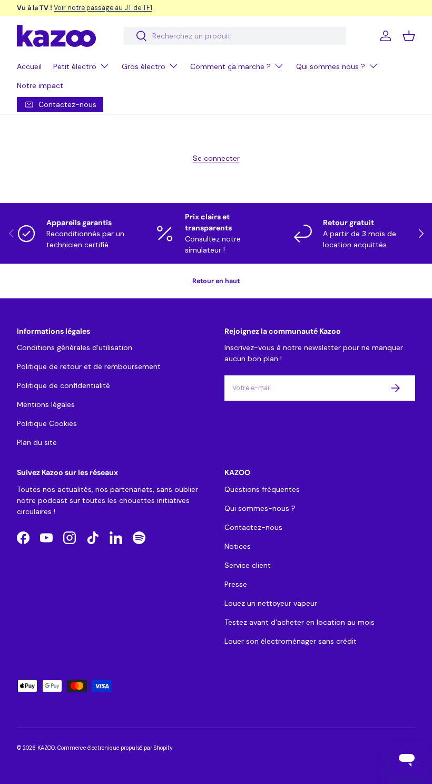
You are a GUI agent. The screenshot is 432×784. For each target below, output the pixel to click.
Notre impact (40, 85)
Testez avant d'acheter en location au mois (299, 622)
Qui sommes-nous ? (260, 508)
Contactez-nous (253, 527)
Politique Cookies (47, 423)
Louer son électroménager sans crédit (290, 641)
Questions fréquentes (262, 489)
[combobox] (235, 36)
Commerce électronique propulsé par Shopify (115, 747)
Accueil (29, 66)
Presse (235, 584)
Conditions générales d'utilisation (74, 347)
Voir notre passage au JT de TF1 (103, 7)
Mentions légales (46, 404)
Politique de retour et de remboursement (89, 366)
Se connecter (216, 158)
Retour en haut (216, 281)
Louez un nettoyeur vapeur (270, 603)
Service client (247, 565)
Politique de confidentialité (63, 385)
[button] (408, 35)
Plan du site (37, 442)
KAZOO (46, 747)
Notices (237, 546)
